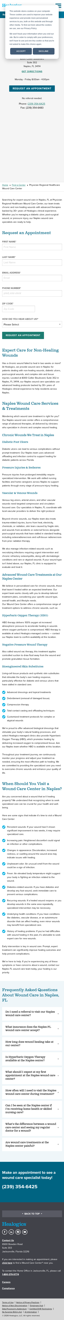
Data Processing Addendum (14, 1309)
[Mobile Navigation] (58, 5)
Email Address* (11, 272)
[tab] (32, 1014)
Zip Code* (7, 303)
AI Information (31, 1312)
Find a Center (19, 185)
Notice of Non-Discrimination (14, 1305)
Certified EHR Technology (40, 1309)
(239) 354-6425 (36, 103)
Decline (44, 51)
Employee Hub (36, 1305)
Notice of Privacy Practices (27, 1302)
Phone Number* (11, 288)
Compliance (8, 1288)
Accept (21, 51)
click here (7, 1263)
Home (5, 185)
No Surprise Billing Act (12, 1312)
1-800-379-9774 (10, 1274)
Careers (6, 1282)
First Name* (9, 241)
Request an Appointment (32, 88)
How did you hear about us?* (20, 319)
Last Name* (9, 257)
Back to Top (32, 1213)
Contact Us (8, 1240)
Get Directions (32, 71)
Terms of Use (8, 1302)
